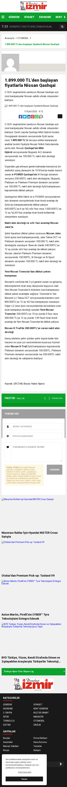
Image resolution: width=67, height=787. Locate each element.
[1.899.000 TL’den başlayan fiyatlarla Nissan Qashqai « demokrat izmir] (33, 6)
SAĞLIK (37, 725)
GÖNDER (54, 469)
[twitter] (25, 117)
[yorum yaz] (41, 117)
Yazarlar (38, 746)
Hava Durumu (40, 742)
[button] (64, 17)
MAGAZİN (38, 716)
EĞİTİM (6, 725)
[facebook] (21, 117)
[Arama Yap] (62, 26)
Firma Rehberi (40, 738)
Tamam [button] (24, 779)
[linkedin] (29, 117)
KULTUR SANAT (41, 712)
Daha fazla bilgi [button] (24, 772)
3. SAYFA (7, 712)
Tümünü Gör (57, 398)
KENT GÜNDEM (41, 708)
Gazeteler (8, 742)
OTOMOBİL (23, 38)
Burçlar (6, 738)
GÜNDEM (14, 17)
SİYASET (29, 17)
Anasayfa (9, 38)
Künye (6, 750)
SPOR (6, 716)
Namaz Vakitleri (11, 746)
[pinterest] (33, 117)
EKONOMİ (45, 17)
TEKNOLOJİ (8, 721)
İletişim (37, 750)
